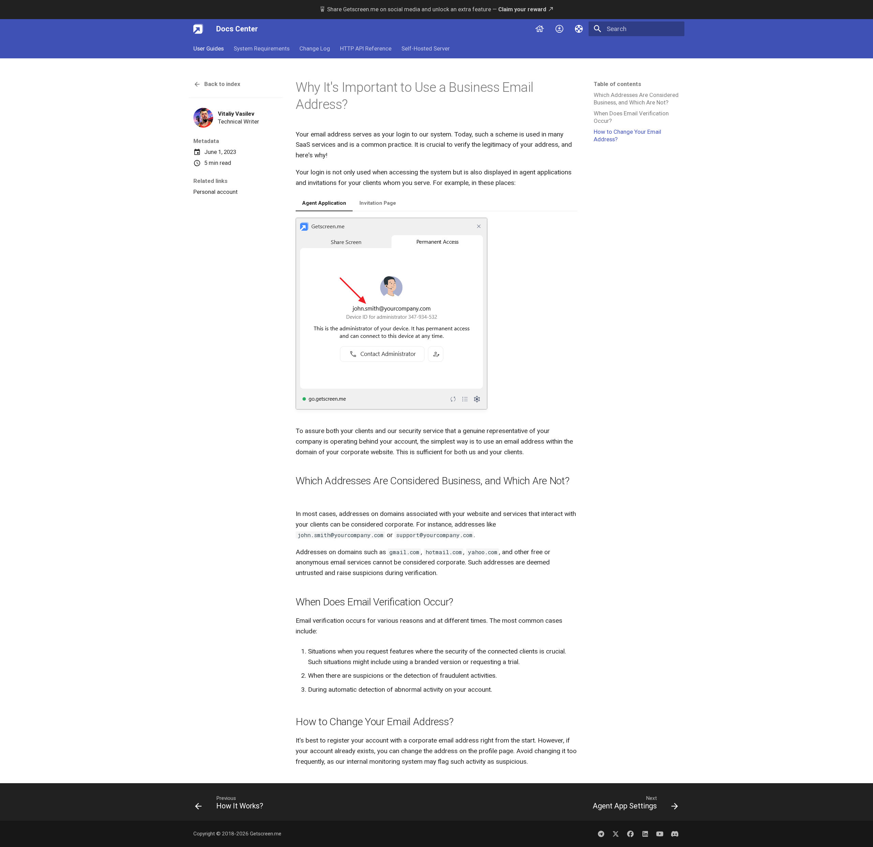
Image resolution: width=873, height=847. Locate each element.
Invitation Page (377, 203)
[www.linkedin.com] (645, 833)
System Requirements (262, 48)
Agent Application (324, 203)
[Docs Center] (198, 28)
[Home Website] (539, 28)
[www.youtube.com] (659, 833)
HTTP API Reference (365, 48)
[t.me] (600, 833)
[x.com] (615, 833)
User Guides (208, 48)
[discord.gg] (674, 833)
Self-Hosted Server (425, 48)
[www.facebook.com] (630, 833)
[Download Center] (559, 28)
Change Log (314, 48)
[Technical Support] (579, 28)
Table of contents (617, 84)
